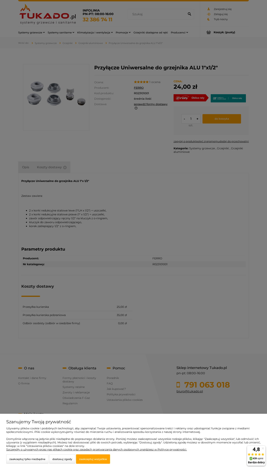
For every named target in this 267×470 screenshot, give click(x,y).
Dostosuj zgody (62, 459)
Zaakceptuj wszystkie (93, 459)
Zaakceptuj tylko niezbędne (27, 459)
